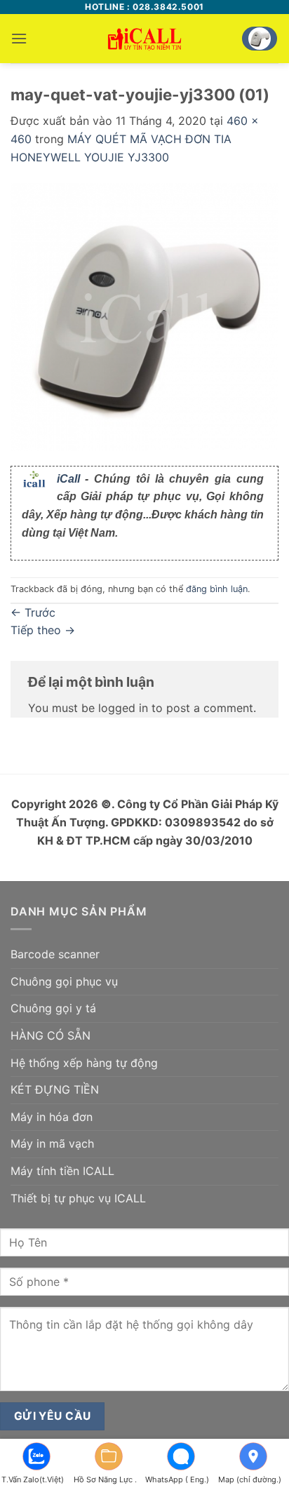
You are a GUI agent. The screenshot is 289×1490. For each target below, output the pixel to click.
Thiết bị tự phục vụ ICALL (78, 1198)
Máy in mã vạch (52, 1143)
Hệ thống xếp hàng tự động (84, 1063)
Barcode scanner (55, 954)
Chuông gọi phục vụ (64, 981)
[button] (19, 38)
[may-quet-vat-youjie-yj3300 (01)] (144, 316)
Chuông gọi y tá (53, 1008)
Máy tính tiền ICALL (62, 1171)
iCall (68, 479)
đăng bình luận (217, 589)
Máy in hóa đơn (52, 1117)
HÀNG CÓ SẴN (50, 1035)
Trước (33, 612)
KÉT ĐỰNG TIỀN (55, 1089)
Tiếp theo (43, 630)
